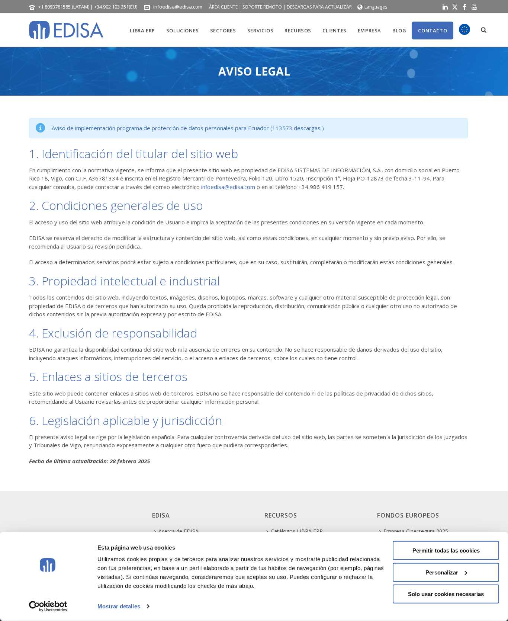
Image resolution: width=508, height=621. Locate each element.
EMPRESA (369, 30)
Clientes (334, 30)
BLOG (399, 30)
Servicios (260, 30)
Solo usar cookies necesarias (446, 594)
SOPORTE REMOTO (262, 7)
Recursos (297, 30)
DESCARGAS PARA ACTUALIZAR (319, 7)
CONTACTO (432, 30)
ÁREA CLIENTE (223, 7)
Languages (375, 7)
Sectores (223, 30)
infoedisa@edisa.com (177, 6)
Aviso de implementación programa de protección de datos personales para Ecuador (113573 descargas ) (188, 128)
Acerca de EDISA (178, 531)
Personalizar (441, 572)
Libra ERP (142, 30)
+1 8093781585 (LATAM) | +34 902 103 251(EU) (87, 6)
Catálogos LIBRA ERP (297, 531)
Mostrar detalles (118, 606)
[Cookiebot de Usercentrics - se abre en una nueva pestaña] (48, 606)
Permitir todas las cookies (446, 550)
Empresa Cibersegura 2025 (415, 531)
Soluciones (182, 30)
